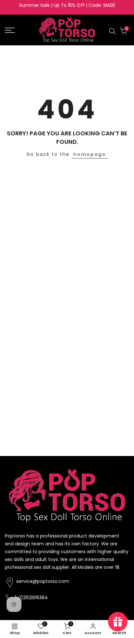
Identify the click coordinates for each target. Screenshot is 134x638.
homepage (89, 154)
